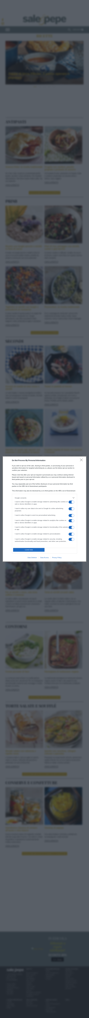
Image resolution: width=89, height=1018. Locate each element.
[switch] (71, 502)
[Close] (82, 461)
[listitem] (44, 498)
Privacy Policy (57, 557)
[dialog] (44, 509)
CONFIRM (29, 550)
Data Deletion (32, 557)
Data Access (44, 557)
